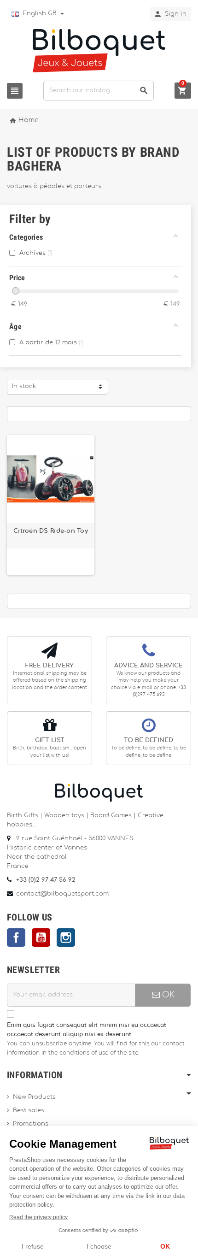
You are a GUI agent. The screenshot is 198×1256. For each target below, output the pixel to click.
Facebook (16, 937)
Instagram (66, 937)
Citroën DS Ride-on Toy (50, 531)
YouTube (41, 937)
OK (167, 995)
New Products (34, 1097)
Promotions (30, 1124)
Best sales (28, 1111)
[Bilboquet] (99, 50)
